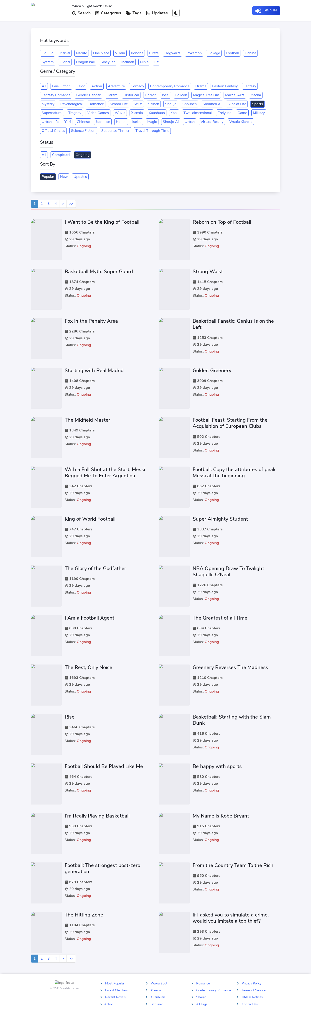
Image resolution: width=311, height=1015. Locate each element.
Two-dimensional (198, 112)
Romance (96, 103)
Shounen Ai (212, 103)
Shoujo (170, 103)
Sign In (270, 10)
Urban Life (50, 121)
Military (259, 112)
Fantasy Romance (56, 95)
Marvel (64, 53)
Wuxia (120, 112)
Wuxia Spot (159, 983)
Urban (190, 121)
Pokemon (194, 53)
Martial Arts (235, 95)
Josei (165, 95)
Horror (150, 95)
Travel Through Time (152, 130)
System (48, 62)
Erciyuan (225, 112)
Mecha (255, 95)
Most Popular (114, 983)
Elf (156, 62)
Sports (257, 103)
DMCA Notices (252, 997)
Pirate (153, 53)
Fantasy (250, 86)
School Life (119, 103)
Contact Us (250, 1004)
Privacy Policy (251, 983)
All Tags (201, 1004)
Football (232, 53)
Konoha (137, 53)
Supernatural (52, 112)
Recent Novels (115, 997)
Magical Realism (206, 95)
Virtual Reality (212, 121)
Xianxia (137, 112)
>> (71, 203)
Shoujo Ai (171, 121)
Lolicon (181, 95)
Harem (112, 95)
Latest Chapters (116, 990)
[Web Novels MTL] (49, 11)
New (64, 176)
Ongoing (82, 154)
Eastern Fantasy (225, 86)
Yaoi (174, 112)
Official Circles (53, 130)
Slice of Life (236, 103)
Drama (200, 86)
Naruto (81, 53)
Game (242, 112)
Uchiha (250, 53)
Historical (131, 95)
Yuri (67, 121)
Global (65, 62)
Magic (152, 121)
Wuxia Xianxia (240, 121)
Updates (159, 13)
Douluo (48, 53)
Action (96, 86)
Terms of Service (253, 990)
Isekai (136, 121)
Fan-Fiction (61, 86)
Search (83, 13)
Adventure (116, 86)
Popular (48, 176)
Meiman (127, 62)
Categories (110, 13)
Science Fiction (83, 130)
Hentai (121, 121)
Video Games (98, 112)
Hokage (214, 53)
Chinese (83, 121)
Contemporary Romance (169, 86)
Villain (120, 53)
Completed (61, 154)
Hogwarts (172, 53)
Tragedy (74, 112)
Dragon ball (85, 62)
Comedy (137, 86)
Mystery (48, 103)
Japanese (103, 121)
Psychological (71, 103)
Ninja (144, 62)
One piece (101, 53)
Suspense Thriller (115, 130)
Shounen (189, 103)
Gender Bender (88, 95)
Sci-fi (138, 103)
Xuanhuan (157, 112)
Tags (136, 13)
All (44, 86)
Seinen (153, 103)
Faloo (80, 86)
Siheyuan (108, 62)
